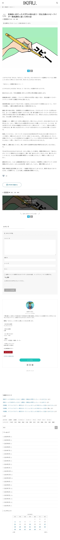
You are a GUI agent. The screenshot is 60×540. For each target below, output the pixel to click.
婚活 (19, 422)
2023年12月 (8, 471)
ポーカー (49, 419)
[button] (28, 71)
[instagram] (30, 365)
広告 (14, 19)
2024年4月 (8, 457)
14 (30, 524)
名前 (6, 257)
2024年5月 (8, 454)
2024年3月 (8, 461)
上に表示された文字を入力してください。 (14, 281)
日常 (38, 422)
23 (40, 526)
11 (15, 524)
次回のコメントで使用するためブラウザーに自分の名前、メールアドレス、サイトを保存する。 (29, 274)
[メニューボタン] (3, 3)
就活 (11, 19)
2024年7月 (8, 450)
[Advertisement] (30, 381)
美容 (50, 422)
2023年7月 (8, 488)
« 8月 (13, 532)
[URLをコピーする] (31, 71)
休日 (16, 422)
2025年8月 (8, 443)
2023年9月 (8, 481)
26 (20, 529)
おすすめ (5, 419)
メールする (30, 360)
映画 (42, 422)
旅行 (34, 422)
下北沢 (11, 422)
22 (35, 526)
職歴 (17, 19)
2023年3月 (8, 502)
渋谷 (46, 422)
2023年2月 (8, 506)
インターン (28, 419)
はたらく (6, 19)
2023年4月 (8, 499)
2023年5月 (8, 495)
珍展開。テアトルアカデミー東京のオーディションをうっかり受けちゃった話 (24, 405)
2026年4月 (8, 436)
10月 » (46, 532)
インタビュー (21, 419)
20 (25, 526)
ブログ (39, 419)
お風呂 (15, 419)
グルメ (34, 419)
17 (45, 524)
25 (15, 529)
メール (6, 263)
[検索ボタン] (57, 3)
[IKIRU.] (30, 3)
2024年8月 (8, 447)
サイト (5, 269)
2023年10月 (8, 478)
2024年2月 (8, 464)
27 (25, 529)
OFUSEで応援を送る (9, 356)
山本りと (43, 402)
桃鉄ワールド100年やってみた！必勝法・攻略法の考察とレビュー (21, 399)
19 (20, 526)
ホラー (43, 419)
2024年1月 (8, 468)
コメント (7, 238)
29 (35, 529)
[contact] (32, 365)
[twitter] (27, 365)
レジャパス (5, 422)
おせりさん (44, 399)
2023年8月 (8, 485)
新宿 (31, 422)
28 (30, 529)
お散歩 (10, 419)
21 (30, 526)
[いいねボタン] (3, 176)
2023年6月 (8, 492)
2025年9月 (8, 440)
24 (45, 526)
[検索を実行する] (56, 427)
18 (15, 526)
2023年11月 (8, 474)
